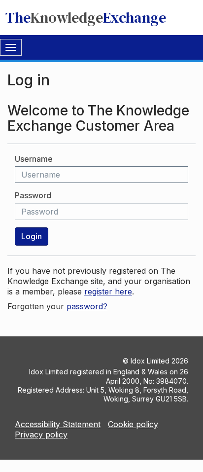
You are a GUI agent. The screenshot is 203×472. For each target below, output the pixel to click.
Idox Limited (150, 361)
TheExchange (85, 17)
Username (34, 159)
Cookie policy (133, 424)
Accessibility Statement (58, 424)
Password (33, 195)
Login (31, 236)
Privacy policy (41, 434)
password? (87, 306)
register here (108, 291)
